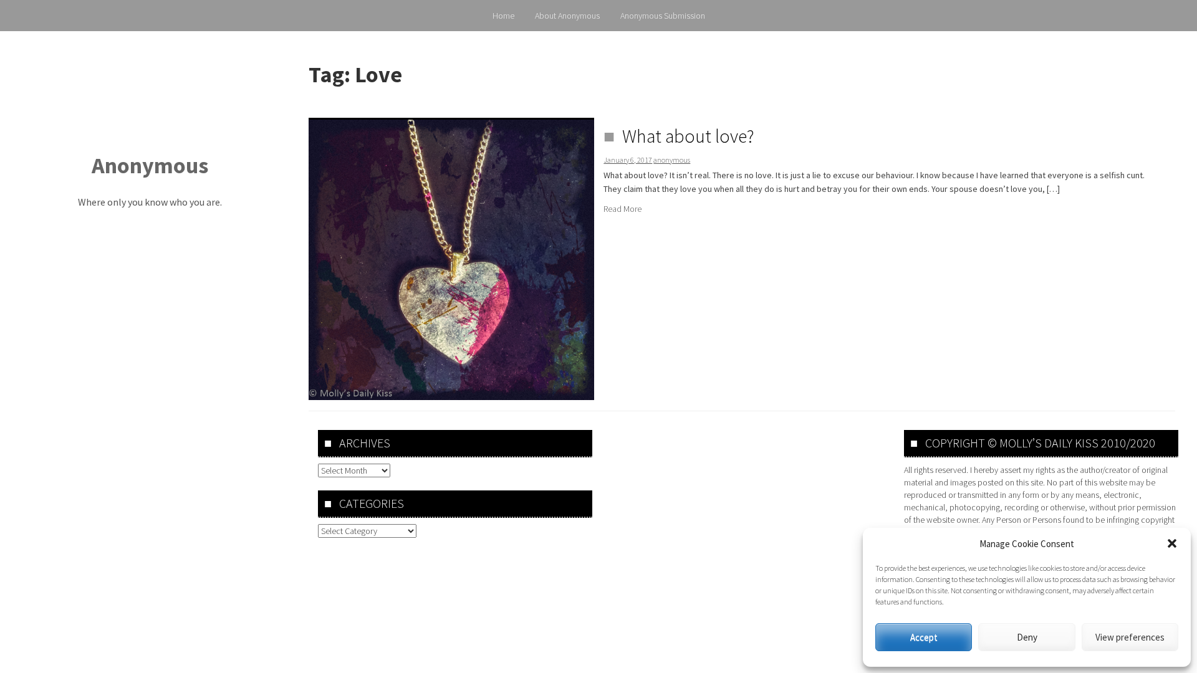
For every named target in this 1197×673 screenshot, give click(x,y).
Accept (924, 637)
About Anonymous (567, 15)
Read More (622, 208)
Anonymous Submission (662, 15)
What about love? (688, 136)
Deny (1027, 637)
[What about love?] (451, 258)
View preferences (1130, 637)
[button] (1172, 543)
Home (503, 15)
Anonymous (150, 165)
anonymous (671, 160)
